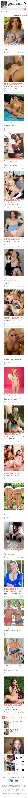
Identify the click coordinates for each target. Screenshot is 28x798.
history (7, 11)
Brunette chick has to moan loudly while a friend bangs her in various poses (14, 200)
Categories (13, 777)
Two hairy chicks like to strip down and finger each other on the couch (13, 277)
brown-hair (10, 126)
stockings (6, 243)
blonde (11, 88)
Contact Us (23, 777)
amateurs (12, 552)
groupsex (17, 475)
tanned (17, 670)
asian (16, 552)
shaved (12, 125)
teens (15, 47)
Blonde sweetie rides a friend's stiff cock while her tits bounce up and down (13, 356)
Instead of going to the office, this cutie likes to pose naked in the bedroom (13, 122)
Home (4, 777)
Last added (23, 15)
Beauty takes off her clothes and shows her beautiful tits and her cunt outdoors (13, 705)
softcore (8, 47)
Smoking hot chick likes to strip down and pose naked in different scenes (14, 45)
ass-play (8, 591)
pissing (7, 552)
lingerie (5, 322)
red (18, 241)
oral (12, 86)
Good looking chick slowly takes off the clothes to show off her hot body (13, 318)
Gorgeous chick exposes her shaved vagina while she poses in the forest (12, 434)
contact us (22, 794)
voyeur (12, 554)
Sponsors (18, 777)
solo (12, 47)
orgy (13, 477)
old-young (6, 283)
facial (12, 202)
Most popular (16, 15)
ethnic (15, 86)
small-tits (15, 243)
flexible (5, 631)
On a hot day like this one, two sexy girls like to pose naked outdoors (13, 511)
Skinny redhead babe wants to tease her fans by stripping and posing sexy (13, 239)
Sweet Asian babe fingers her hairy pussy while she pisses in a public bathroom (13, 550)
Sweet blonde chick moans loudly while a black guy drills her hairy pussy (13, 84)
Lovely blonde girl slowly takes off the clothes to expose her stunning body (13, 666)
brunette (20, 593)
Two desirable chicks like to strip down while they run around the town (13, 627)
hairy (12, 280)
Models (8, 777)
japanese (17, 554)
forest (14, 438)
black (5, 204)
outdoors (13, 436)
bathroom (18, 360)
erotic (22, 47)
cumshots (8, 202)
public (9, 631)
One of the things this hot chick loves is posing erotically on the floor (13, 395)
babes (18, 47)
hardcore (8, 86)
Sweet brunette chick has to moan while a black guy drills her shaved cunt (13, 161)
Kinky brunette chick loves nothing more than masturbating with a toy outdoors (13, 589)
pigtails (5, 49)
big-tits (5, 360)
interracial (6, 88)
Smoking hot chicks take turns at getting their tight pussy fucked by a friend (13, 473)
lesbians (11, 281)
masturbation (9, 514)
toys (18, 86)
